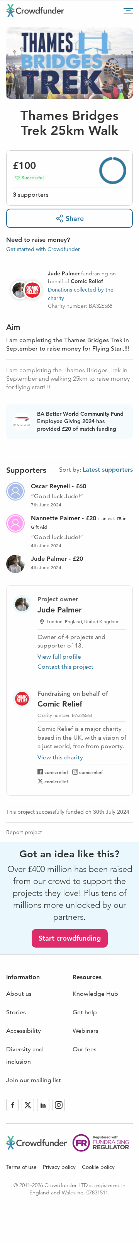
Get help (85, 1012)
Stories (16, 1012)
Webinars (85, 1030)
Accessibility (23, 1030)
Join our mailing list (33, 1080)
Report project (24, 832)
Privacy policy (59, 1167)
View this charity (60, 757)
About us (19, 993)
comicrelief (56, 772)
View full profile (59, 656)
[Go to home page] (35, 10)
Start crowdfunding (70, 938)
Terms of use (21, 1167)
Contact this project (65, 666)
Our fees (85, 1049)
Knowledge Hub (95, 993)
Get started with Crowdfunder (43, 249)
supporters (31, 194)
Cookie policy (98, 1167)
